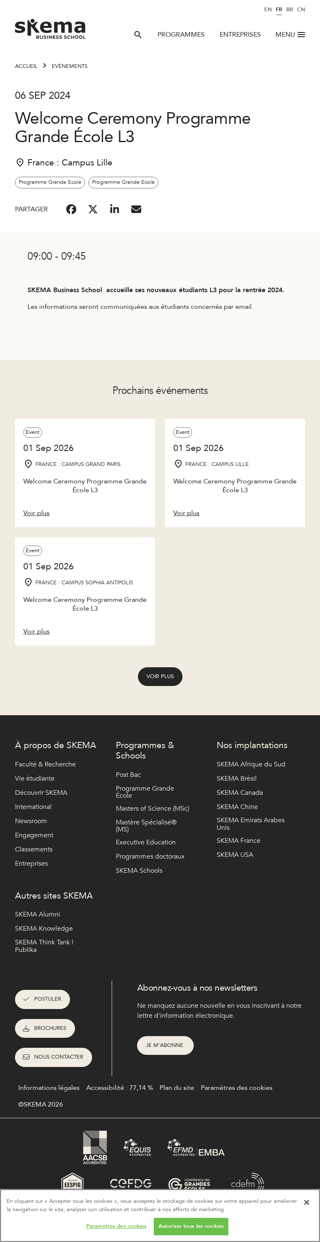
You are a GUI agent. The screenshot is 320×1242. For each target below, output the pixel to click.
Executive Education (146, 842)
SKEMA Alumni (37, 914)
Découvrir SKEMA (41, 792)
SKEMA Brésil (237, 778)
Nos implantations (252, 745)
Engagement (34, 835)
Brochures (50, 1028)
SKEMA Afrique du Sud (251, 764)
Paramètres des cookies (116, 1226)
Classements (33, 849)
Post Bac (128, 774)
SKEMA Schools (139, 870)
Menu (285, 34)
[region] (160, 1215)
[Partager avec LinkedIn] (114, 209)
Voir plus (160, 676)
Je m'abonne (165, 1045)
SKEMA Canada (240, 792)
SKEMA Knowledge (44, 928)
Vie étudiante (35, 778)
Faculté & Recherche (45, 764)
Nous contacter (58, 1057)
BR (289, 9)
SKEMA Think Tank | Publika (44, 946)
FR (279, 9)
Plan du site (177, 1087)
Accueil (26, 66)
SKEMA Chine (237, 806)
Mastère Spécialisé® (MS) (146, 826)
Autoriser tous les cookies (191, 1226)
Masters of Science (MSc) (152, 808)
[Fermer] (307, 1202)
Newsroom (31, 821)
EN (268, 9)
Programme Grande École (145, 792)
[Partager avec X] (93, 209)
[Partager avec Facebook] (71, 209)
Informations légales (49, 1087)
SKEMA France (238, 840)
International (33, 806)
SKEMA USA (235, 854)
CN (301, 9)
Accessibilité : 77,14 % (119, 1087)
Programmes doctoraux (150, 856)
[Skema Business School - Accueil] (50, 31)
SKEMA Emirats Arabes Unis (251, 824)
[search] (138, 34)
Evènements (70, 66)
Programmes (181, 34)
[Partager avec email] (136, 209)
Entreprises (240, 34)
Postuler (47, 999)
